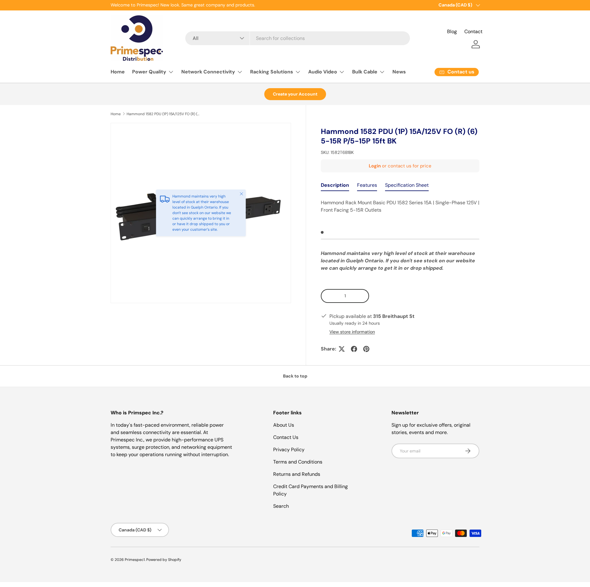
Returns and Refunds (296, 474)
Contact (473, 31)
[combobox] (297, 38)
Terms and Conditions (297, 462)
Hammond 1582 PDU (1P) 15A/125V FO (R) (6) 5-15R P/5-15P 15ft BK (163, 114)
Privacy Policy (289, 449)
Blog (452, 31)
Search (281, 506)
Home (118, 71)
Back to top (295, 376)
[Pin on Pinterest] (366, 349)
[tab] (335, 186)
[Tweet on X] (342, 349)
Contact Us (285, 437)
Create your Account (295, 94)
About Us (283, 425)
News (399, 71)
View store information (352, 332)
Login (375, 166)
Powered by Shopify (163, 559)
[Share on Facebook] (354, 349)
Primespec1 (135, 559)
